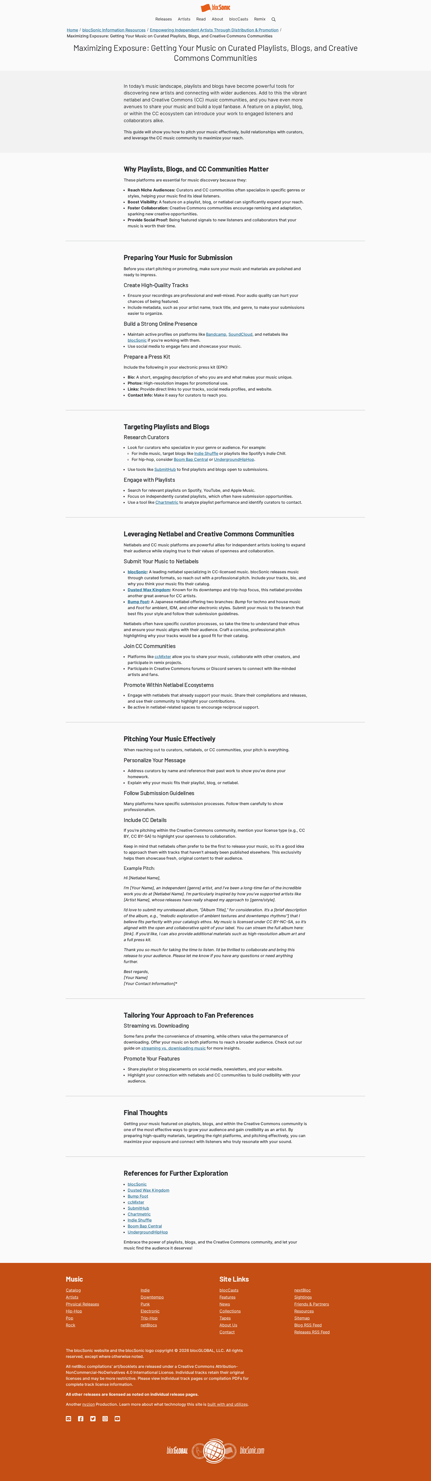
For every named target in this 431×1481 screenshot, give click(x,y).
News (224, 1304)
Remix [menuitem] (260, 18)
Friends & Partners (311, 1304)
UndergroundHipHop (234, 459)
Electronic (150, 1311)
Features (227, 1297)
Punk (145, 1304)
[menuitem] (274, 18)
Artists (72, 1297)
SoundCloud (240, 334)
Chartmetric (166, 502)
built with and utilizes (228, 1404)
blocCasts (228, 1290)
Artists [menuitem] (184, 18)
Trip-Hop (149, 1318)
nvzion (88, 1404)
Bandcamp (216, 334)
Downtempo (152, 1297)
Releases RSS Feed (312, 1331)
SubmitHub (165, 469)
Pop (69, 1318)
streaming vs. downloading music (173, 1048)
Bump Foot (138, 601)
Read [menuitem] (201, 18)
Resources (304, 1311)
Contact (227, 1331)
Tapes (225, 1318)
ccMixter (163, 656)
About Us (228, 1324)
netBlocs (149, 1324)
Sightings (303, 1297)
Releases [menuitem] (163, 18)
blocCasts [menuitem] (238, 18)
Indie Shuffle (206, 453)
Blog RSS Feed (308, 1324)
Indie (145, 1290)
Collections (230, 1311)
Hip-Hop (74, 1311)
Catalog (73, 1290)
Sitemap (302, 1318)
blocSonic (137, 340)
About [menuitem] (217, 18)
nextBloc (302, 1290)
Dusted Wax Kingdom (149, 589)
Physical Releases (82, 1304)
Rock (70, 1324)
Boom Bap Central (191, 459)
